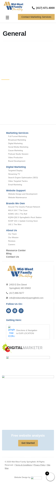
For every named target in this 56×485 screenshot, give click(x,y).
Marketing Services (17, 133)
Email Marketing (15, 184)
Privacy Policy (39, 465)
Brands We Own (15, 203)
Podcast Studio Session (18, 154)
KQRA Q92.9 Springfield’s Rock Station (25, 217)
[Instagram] (21, 310)
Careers (11, 244)
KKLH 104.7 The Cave (17, 210)
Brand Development (16, 161)
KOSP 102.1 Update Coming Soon (23, 221)
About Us (11, 230)
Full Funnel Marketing (17, 136)
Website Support (16, 190)
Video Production (15, 157)
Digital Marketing (15, 143)
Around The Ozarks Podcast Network (24, 207)
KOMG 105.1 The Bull (17, 214)
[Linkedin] (14, 310)
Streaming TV (14, 174)
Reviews (11, 241)
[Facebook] (8, 310)
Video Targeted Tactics (18, 181)
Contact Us (12, 256)
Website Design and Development (22, 194)
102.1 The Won (14, 224)
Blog (9, 253)
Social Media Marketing (18, 147)
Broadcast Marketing (17, 140)
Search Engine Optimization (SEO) (23, 177)
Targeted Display (15, 170)
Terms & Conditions (23, 465)
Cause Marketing (15, 150)
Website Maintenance (17, 197)
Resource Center (16, 250)
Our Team (12, 234)
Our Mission (13, 237)
